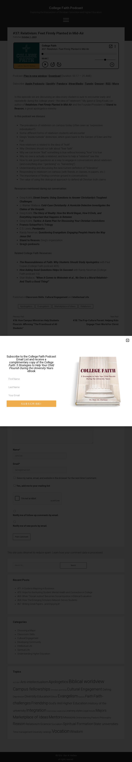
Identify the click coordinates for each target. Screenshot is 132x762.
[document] (66, 381)
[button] (127, 340)
